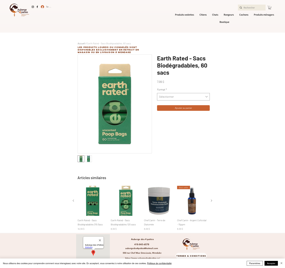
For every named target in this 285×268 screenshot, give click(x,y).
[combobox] (183, 96)
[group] (142, 208)
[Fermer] (281, 263)
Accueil (81, 43)
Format (162, 89)
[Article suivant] (211, 200)
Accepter (271, 263)
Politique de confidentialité (159, 263)
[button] (270, 7)
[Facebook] (37, 6)
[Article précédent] (73, 200)
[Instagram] (32, 6)
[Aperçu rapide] (93, 201)
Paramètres (254, 263)
